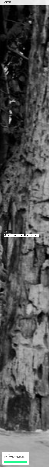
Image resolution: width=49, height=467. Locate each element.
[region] (15, 458)
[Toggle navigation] (46, 2)
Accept (15, 462)
